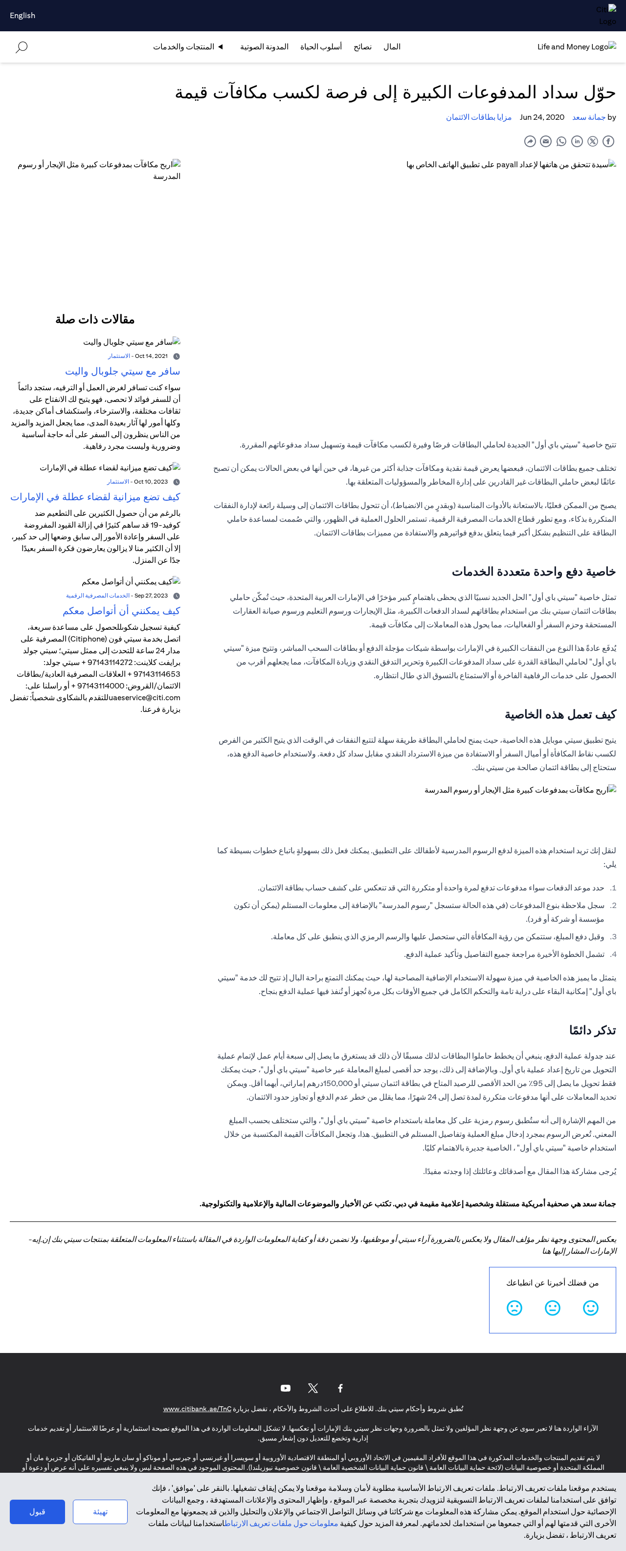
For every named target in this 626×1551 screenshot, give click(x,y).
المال (392, 46)
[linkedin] (577, 141)
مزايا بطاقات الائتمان (479, 117)
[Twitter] (313, 1388)
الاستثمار (119, 355)
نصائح (363, 46)
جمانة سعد (589, 117)
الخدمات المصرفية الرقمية (98, 595)
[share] (530, 141)
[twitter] (593, 141)
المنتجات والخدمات (183, 46)
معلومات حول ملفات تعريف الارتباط (281, 1523)
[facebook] (608, 141)
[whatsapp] (561, 141)
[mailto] (546, 141)
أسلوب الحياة (321, 46)
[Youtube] (285, 1388)
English (22, 15)
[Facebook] (340, 1388)
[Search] (21, 47)
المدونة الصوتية (264, 46)
